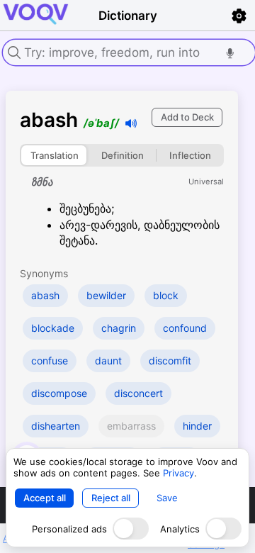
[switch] (131, 529)
